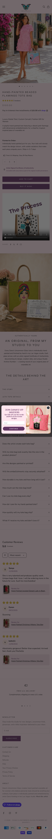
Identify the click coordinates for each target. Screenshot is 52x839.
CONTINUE (13, 428)
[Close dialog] (48, 408)
